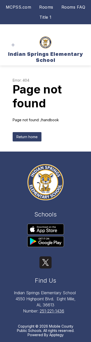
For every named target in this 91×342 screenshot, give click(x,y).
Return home (27, 137)
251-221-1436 (52, 310)
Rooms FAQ (73, 7)
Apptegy (56, 335)
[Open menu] (13, 45)
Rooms (46, 7)
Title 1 (45, 17)
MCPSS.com (18, 7)
